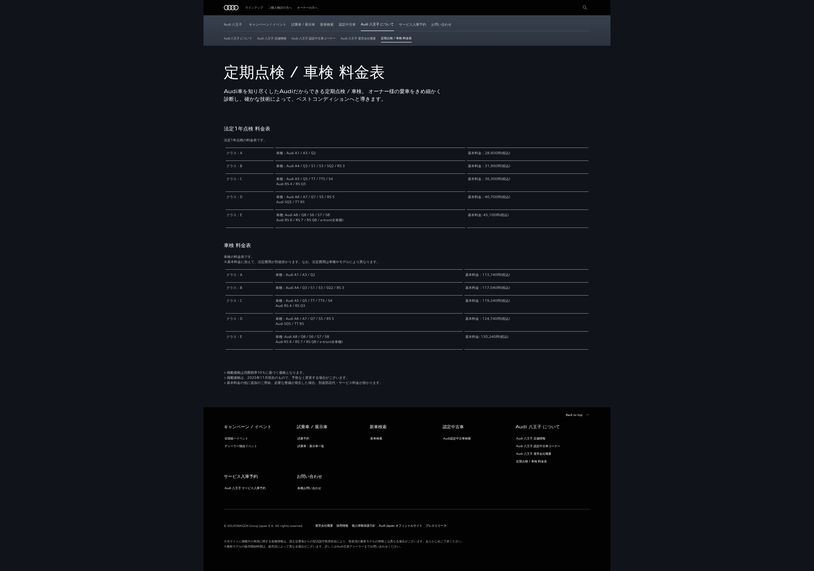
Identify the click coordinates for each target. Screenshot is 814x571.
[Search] (585, 8)
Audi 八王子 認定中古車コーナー (538, 446)
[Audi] (231, 7)
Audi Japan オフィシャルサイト (400, 525)
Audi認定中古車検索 (457, 438)
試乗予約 (303, 438)
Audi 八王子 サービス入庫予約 (245, 488)
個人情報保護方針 (363, 525)
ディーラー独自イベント (240, 446)
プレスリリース (436, 525)
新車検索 (376, 438)
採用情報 (342, 525)
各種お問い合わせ (309, 488)
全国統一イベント (236, 438)
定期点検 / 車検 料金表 (531, 461)
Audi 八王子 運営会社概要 (533, 453)
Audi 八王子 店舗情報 (530, 438)
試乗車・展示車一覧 (310, 446)
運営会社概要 (324, 525)
